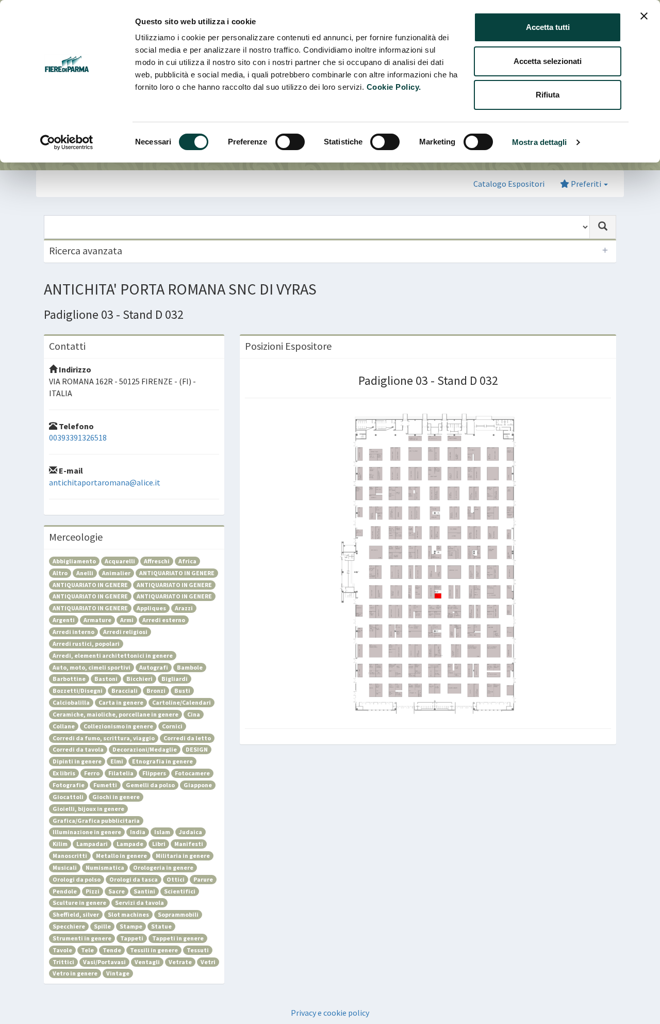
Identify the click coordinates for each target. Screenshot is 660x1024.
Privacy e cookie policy (330, 1012)
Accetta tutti (548, 27)
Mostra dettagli (539, 142)
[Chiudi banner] (644, 16)
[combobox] (317, 227)
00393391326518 (78, 437)
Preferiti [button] (586, 183)
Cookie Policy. (394, 87)
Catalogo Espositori (508, 183)
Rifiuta (547, 94)
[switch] (290, 142)
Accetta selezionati (548, 61)
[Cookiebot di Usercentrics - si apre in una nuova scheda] (67, 142)
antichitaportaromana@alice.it (104, 482)
